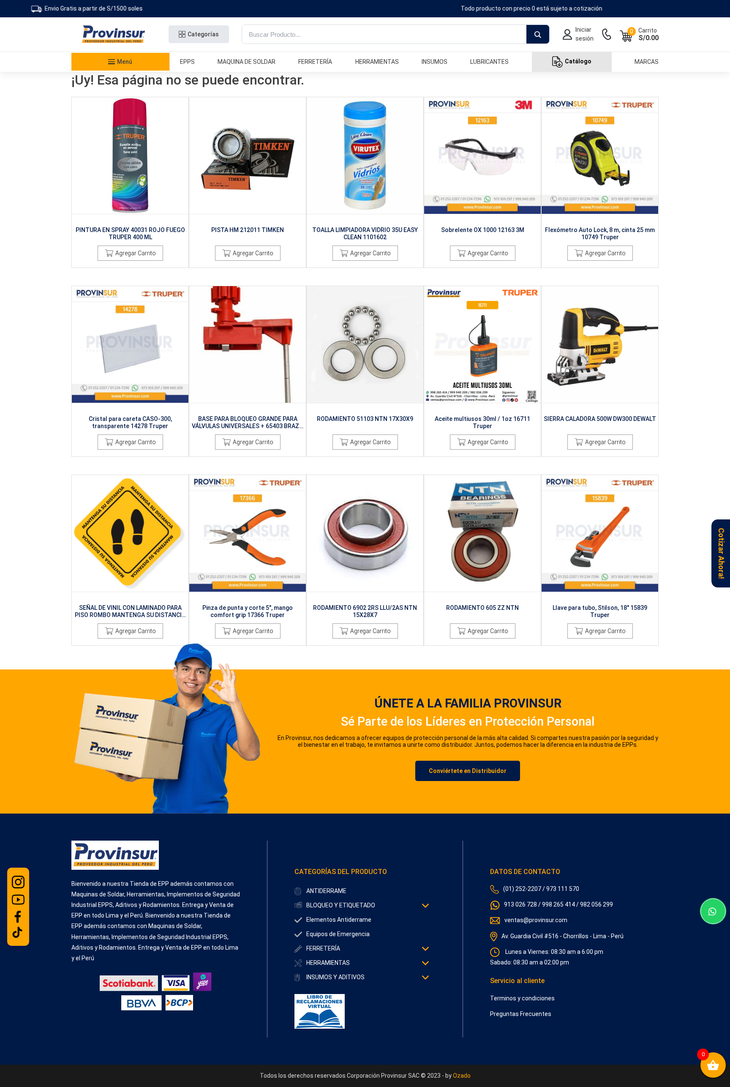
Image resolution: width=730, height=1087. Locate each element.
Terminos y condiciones (522, 998)
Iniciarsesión (584, 34)
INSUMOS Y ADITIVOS (335, 977)
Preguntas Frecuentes (520, 1014)
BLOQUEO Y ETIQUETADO (340, 905)
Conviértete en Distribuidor (468, 770)
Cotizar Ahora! (721, 553)
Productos (103, 81)
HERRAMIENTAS (377, 61)
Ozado (462, 1075)
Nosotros (103, 130)
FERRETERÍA (315, 61)
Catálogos (103, 93)
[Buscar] (537, 34)
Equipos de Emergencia (338, 934)
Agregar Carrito (135, 253)
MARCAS (647, 61)
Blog (103, 155)
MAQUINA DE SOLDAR (246, 61)
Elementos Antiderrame (338, 919)
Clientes (103, 118)
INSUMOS (434, 61)
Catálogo (578, 61)
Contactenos (103, 142)
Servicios (102, 106)
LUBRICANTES (489, 61)
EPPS (187, 61)
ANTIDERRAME (326, 891)
